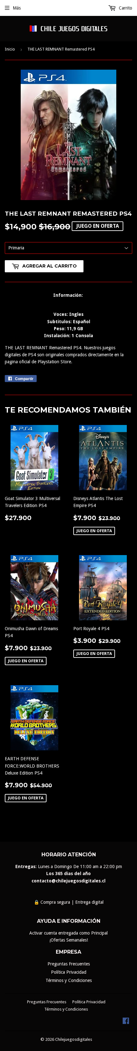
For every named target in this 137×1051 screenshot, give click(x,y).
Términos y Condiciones (69, 980)
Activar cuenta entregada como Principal (68, 933)
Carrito (125, 7)
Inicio (10, 49)
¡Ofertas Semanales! (68, 940)
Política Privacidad (68, 972)
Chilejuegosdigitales (73, 1039)
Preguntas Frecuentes (68, 963)
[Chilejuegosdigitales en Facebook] (126, 1022)
